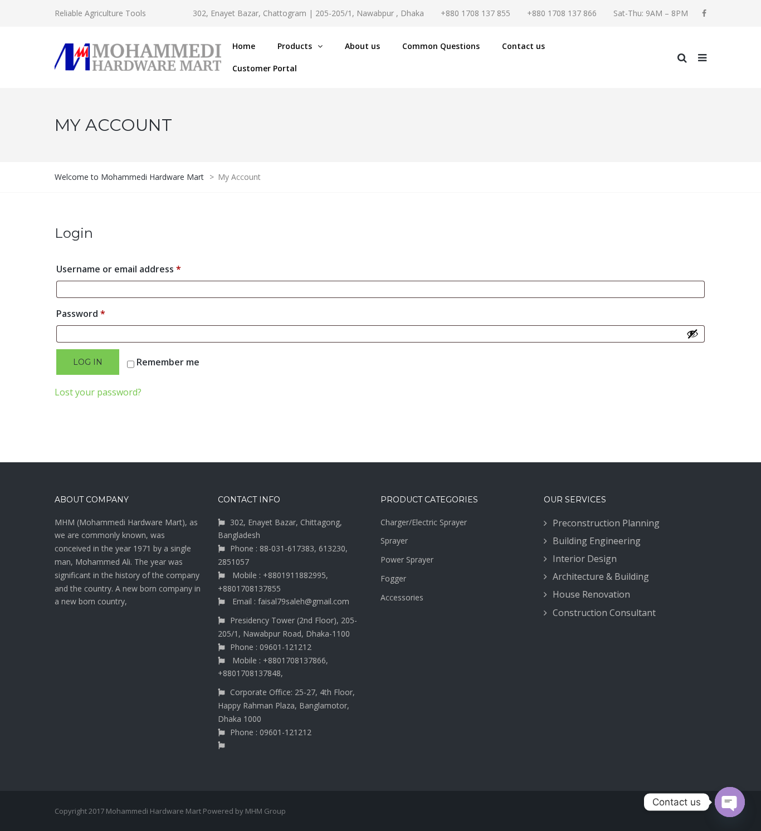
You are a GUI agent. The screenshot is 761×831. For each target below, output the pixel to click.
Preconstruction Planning (606, 523)
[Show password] (692, 333)
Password (100, 313)
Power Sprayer (406, 559)
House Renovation (591, 594)
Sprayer (394, 540)
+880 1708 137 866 (562, 13)
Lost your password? (98, 392)
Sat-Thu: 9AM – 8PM (650, 13)
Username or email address (138, 268)
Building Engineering (597, 541)
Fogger (393, 578)
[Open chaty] (730, 802)
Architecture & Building (601, 576)
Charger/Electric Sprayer (423, 522)
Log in (88, 362)
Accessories (401, 597)
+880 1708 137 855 (475, 13)
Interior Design (585, 559)
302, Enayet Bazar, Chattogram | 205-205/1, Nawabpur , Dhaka (308, 13)
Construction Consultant (604, 613)
